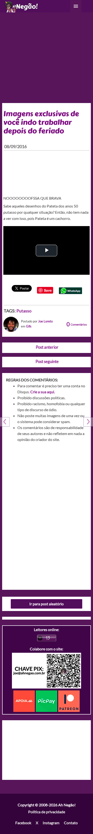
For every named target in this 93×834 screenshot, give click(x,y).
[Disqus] (46, 514)
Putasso (23, 310)
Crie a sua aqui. (42, 391)
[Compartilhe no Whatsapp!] (70, 290)
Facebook (23, 822)
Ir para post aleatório (46, 603)
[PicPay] (47, 700)
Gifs (28, 326)
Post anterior (47, 347)
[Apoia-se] (24, 700)
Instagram (51, 822)
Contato (71, 822)
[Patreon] (69, 700)
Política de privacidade (46, 811)
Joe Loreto (45, 321)
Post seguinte (47, 361)
